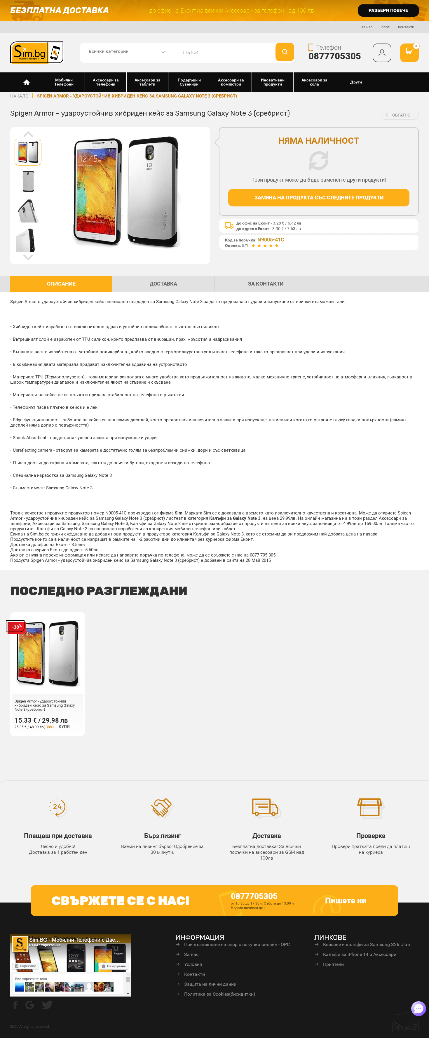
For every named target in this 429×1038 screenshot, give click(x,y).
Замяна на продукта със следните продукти (318, 197)
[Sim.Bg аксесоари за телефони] (37, 52)
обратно (401, 115)
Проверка (371, 835)
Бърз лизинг (162, 835)
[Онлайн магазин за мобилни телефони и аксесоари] (26, 82)
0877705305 (334, 56)
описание (61, 284)
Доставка (266, 835)
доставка (163, 284)
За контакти (266, 284)
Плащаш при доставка (58, 835)
